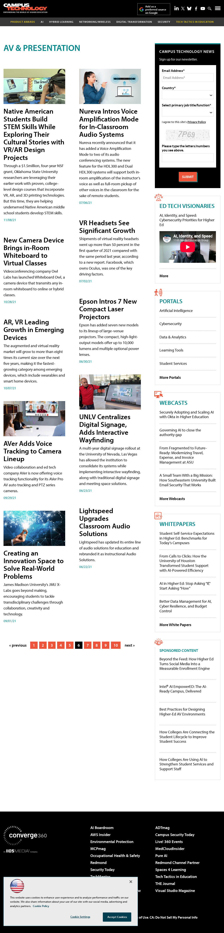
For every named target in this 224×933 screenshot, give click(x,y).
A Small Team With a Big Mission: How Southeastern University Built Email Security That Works (187, 480)
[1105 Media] (25, 875)
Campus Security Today (174, 834)
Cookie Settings (80, 916)
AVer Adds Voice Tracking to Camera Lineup (32, 451)
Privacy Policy (196, 122)
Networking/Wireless (95, 21)
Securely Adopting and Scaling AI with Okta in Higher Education (186, 414)
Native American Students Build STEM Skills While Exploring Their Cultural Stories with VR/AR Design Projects (34, 134)
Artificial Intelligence (176, 310)
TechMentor (100, 876)
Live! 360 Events (169, 841)
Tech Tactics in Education (176, 876)
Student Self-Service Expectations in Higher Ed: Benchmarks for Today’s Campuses (186, 538)
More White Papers (175, 624)
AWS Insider (100, 834)
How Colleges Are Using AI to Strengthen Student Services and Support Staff (186, 764)
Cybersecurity (170, 323)
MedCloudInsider (169, 848)
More (163, 275)
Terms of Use (138, 917)
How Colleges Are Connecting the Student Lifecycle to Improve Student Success (187, 737)
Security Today (102, 869)
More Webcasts (172, 498)
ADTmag (162, 827)
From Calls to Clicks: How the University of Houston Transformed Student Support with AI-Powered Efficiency (183, 563)
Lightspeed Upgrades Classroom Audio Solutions (104, 522)
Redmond (98, 862)
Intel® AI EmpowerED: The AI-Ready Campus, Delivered (183, 689)
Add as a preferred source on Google (155, 9)
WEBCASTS (173, 402)
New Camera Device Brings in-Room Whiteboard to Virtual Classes (34, 251)
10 (116, 645)
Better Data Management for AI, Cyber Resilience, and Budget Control (185, 606)
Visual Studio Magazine (175, 890)
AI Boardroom (102, 827)
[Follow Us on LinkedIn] (176, 8)
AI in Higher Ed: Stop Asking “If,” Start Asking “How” (184, 586)
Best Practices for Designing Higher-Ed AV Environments (182, 711)
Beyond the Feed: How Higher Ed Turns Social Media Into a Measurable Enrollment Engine (186, 664)
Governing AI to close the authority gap (180, 432)
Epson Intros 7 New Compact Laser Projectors (108, 309)
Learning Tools (171, 350)
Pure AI (161, 855)
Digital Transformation (134, 21)
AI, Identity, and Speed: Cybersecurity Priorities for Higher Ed (186, 220)
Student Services (173, 363)
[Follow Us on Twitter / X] (183, 8)
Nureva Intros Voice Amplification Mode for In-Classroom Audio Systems (109, 122)
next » (130, 645)
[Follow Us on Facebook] (196, 9)
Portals (170, 301)
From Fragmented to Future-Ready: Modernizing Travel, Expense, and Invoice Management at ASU (183, 455)
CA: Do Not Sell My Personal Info (174, 917)
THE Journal (165, 883)
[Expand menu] (218, 9)
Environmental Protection (111, 841)
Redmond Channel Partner (177, 862)
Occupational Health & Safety (115, 855)
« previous (18, 645)
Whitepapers (177, 524)
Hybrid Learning (61, 21)
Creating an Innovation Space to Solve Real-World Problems (34, 564)
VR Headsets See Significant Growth (107, 226)
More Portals (170, 377)
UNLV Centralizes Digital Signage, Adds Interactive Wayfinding (104, 428)
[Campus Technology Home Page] (25, 8)
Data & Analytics (172, 336)
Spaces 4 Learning (170, 869)
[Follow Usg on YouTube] (203, 8)
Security (164, 21)
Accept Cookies (117, 917)
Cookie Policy (41, 906)
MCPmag (98, 848)
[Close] (131, 881)
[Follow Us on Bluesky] (189, 8)
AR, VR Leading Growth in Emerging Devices (34, 329)
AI (42, 21)
